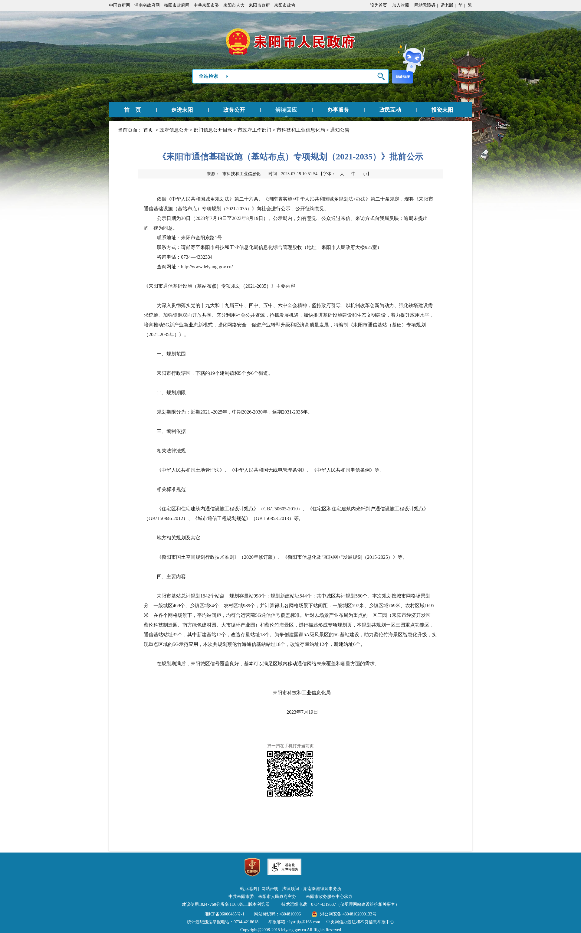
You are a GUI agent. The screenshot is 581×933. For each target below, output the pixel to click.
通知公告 (340, 130)
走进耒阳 (182, 110)
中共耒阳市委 (206, 5)
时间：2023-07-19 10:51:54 (292, 174)
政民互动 (390, 110)
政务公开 (234, 110)
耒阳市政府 (259, 5)
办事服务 (338, 110)
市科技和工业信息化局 (301, 130)
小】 (367, 174)
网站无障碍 (424, 5)
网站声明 (269, 888)
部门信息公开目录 (213, 130)
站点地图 (248, 888)
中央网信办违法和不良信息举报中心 (360, 922)
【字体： (345, 174)
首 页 (132, 110)
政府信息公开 (174, 130)
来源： (235, 174)
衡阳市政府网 (176, 5)
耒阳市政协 (284, 5)
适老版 (447, 5)
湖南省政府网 (147, 5)
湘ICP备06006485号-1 (225, 914)
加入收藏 (400, 5)
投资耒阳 (442, 110)
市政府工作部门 (254, 130)
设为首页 (378, 5)
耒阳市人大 (234, 5)
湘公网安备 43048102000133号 (348, 914)
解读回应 (286, 110)
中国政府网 (119, 5)
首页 (148, 130)
